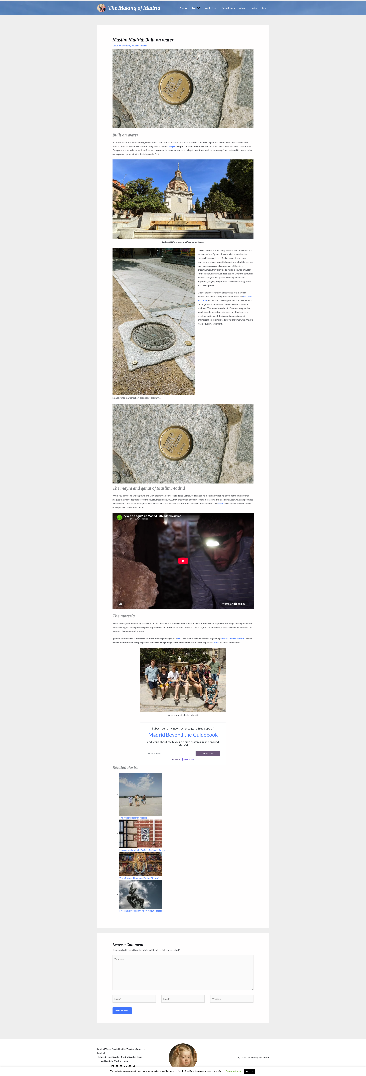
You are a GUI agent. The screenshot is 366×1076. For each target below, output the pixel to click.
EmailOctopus (189, 581)
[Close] (204, 489)
